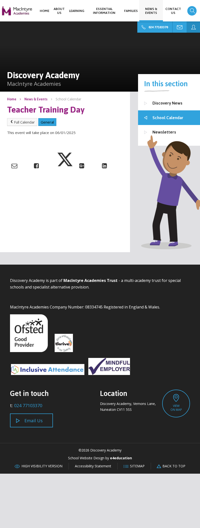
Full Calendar (24, 122)
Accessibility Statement (93, 466)
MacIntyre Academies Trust (90, 280)
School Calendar (68, 99)
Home (11, 99)
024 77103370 (28, 405)
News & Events (36, 99)
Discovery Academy (17, 10)
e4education (121, 458)
